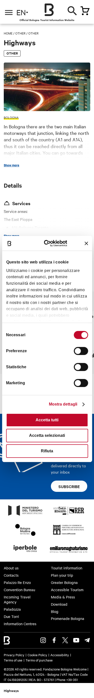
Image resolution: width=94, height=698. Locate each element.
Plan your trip (62, 575)
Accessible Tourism (67, 589)
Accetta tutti (47, 420)
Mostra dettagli (63, 404)
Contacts (11, 575)
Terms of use (13, 660)
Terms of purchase (39, 660)
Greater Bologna (64, 582)
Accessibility (59, 654)
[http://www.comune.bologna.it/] (25, 553)
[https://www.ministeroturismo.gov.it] (25, 515)
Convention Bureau (19, 589)
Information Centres (20, 623)
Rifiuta (47, 451)
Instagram (43, 640)
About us (11, 567)
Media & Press (63, 596)
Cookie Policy (37, 654)
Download (59, 604)
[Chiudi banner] (86, 243)
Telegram (87, 640)
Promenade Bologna (67, 618)
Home (8, 33)
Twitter (65, 640)
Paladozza (12, 609)
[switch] (81, 351)
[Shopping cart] (85, 11)
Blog (54, 611)
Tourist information (66, 567)
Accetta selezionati (47, 435)
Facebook (54, 640)
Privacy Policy (14, 654)
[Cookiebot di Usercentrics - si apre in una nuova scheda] (49, 243)
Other (20, 33)
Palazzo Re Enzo (17, 582)
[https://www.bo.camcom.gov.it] (68, 534)
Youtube (76, 640)
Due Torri (11, 616)
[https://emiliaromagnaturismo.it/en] (69, 553)
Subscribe (69, 486)
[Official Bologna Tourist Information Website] (49, 10)
